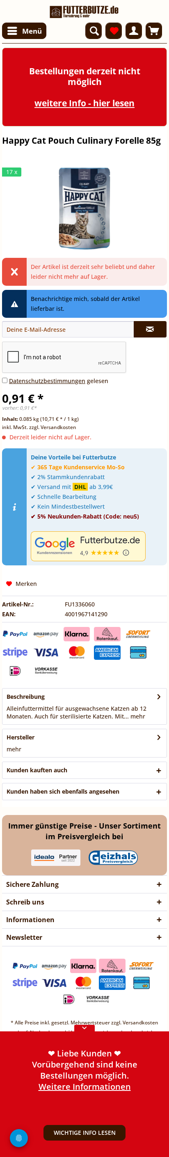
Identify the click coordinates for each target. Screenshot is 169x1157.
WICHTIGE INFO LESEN (85, 1132)
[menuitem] (24, 31)
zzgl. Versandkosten (52, 427)
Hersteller (20, 737)
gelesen (58, 381)
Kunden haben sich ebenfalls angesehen (63, 791)
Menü (32, 31)
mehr (137, 716)
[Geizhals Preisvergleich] (113, 857)
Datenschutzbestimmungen (47, 381)
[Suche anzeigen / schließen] (93, 31)
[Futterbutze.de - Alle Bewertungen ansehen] (97, 546)
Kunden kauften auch (37, 770)
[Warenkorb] (154, 31)
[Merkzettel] (113, 31)
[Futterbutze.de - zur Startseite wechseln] (84, 9)
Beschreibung (26, 696)
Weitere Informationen (85, 1086)
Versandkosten (140, 1022)
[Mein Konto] (134, 31)
